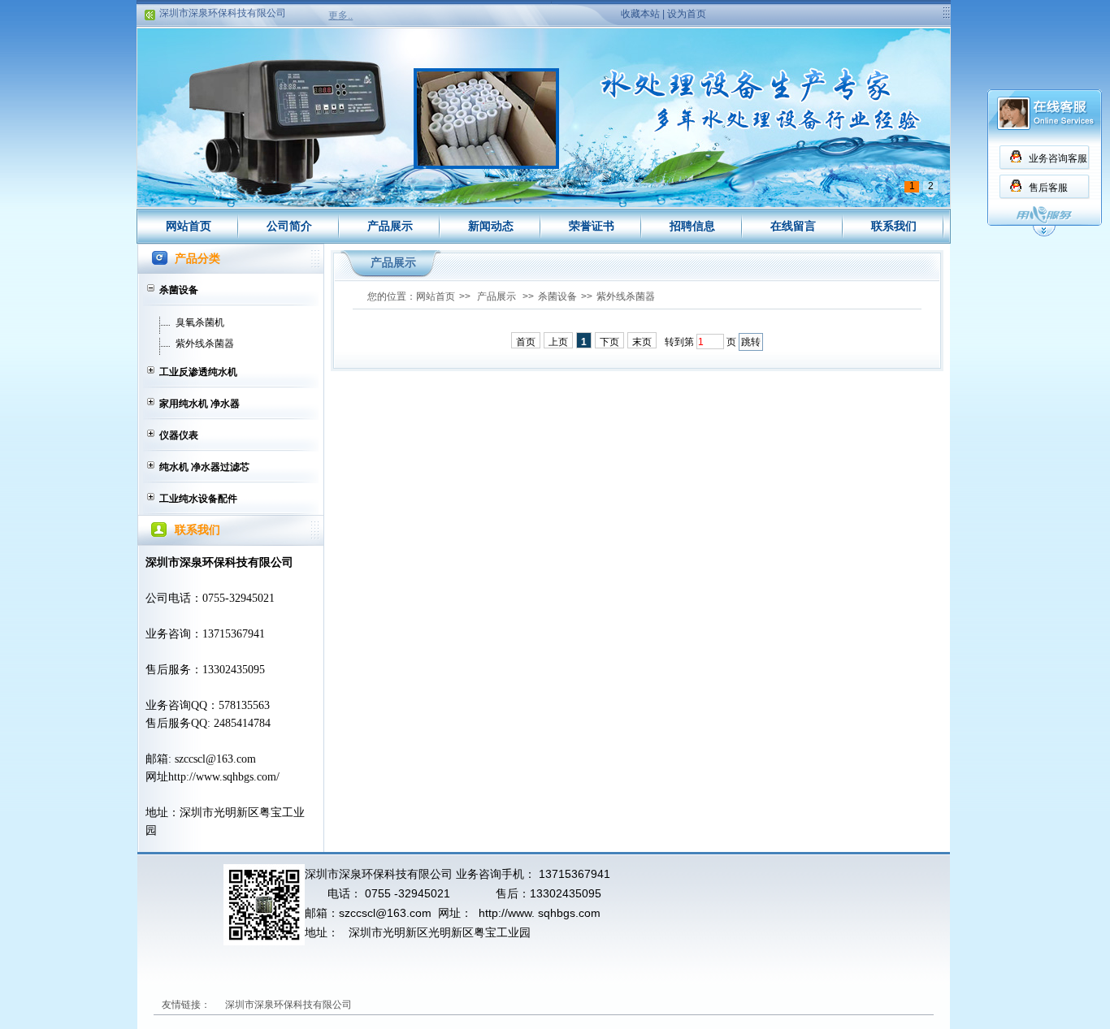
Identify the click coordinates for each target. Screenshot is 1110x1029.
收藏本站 (640, 13)
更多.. (340, 15)
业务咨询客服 (1058, 158)
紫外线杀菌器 (205, 343)
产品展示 (390, 225)
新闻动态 (491, 225)
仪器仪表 (178, 435)
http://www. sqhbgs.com (540, 912)
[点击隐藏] (1044, 234)
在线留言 (793, 225)
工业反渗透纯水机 (198, 372)
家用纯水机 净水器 (199, 403)
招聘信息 (692, 225)
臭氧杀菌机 (200, 322)
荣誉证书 (591, 225)
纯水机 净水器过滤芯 (204, 467)
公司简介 (289, 225)
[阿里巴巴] (430, 1004)
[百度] (481, 1004)
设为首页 (686, 13)
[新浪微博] (378, 1004)
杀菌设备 (178, 290)
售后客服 (1048, 187)
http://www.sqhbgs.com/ (224, 777)
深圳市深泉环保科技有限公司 (222, 5)
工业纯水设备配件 (198, 498)
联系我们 (894, 225)
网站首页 (188, 225)
